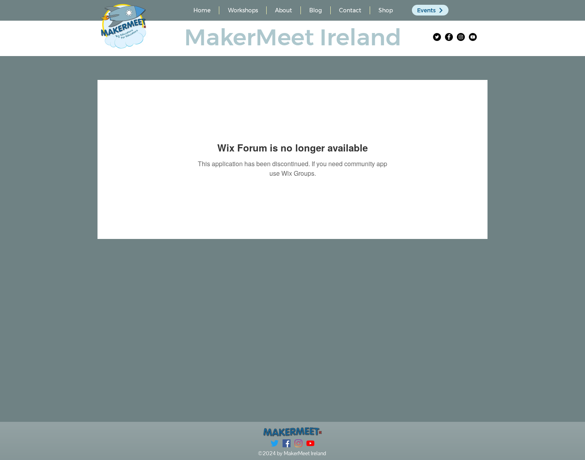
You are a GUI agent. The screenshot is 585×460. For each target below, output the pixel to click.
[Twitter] (437, 37)
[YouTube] (473, 37)
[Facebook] (449, 37)
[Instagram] (461, 37)
